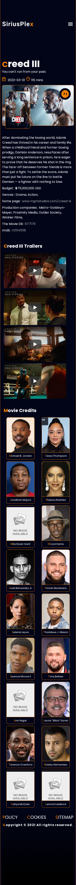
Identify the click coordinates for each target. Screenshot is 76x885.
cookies (36, 817)
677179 (30, 224)
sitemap (64, 817)
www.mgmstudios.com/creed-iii (46, 201)
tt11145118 (19, 230)
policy (10, 817)
